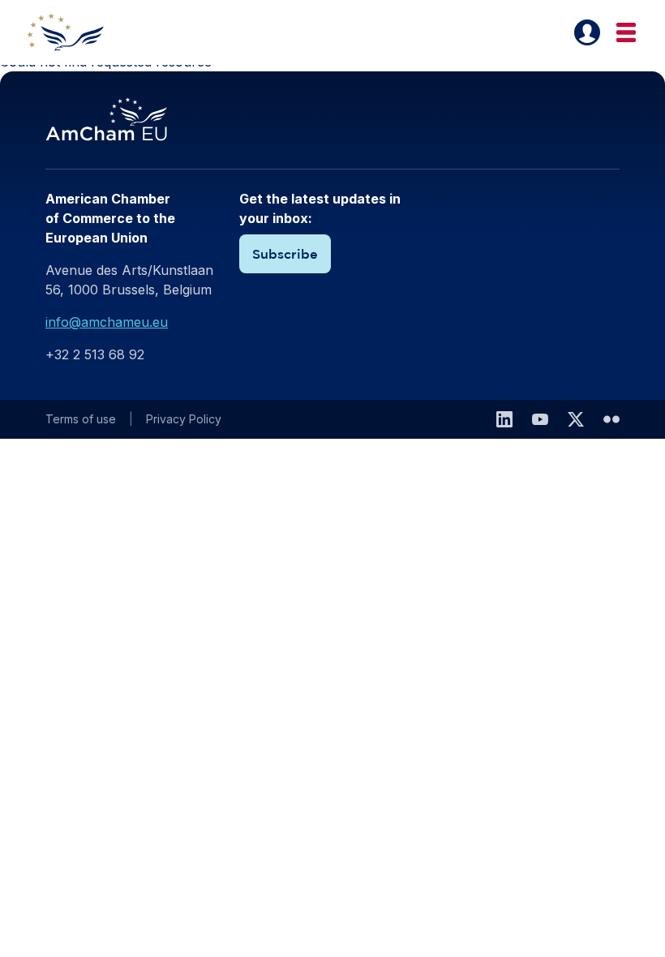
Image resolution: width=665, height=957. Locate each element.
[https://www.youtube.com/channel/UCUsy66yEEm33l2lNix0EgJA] (540, 419)
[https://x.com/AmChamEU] (576, 419)
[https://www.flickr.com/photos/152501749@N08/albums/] (611, 419)
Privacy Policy (183, 419)
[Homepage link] (74, 32)
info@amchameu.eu (106, 322)
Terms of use (80, 419)
